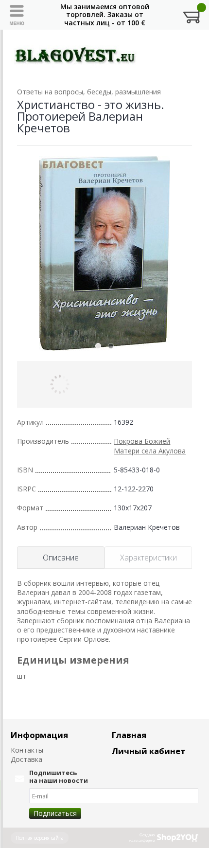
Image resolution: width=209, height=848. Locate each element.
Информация (39, 734)
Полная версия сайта (40, 837)
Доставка (26, 759)
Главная (129, 734)
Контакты (27, 750)
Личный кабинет (149, 751)
